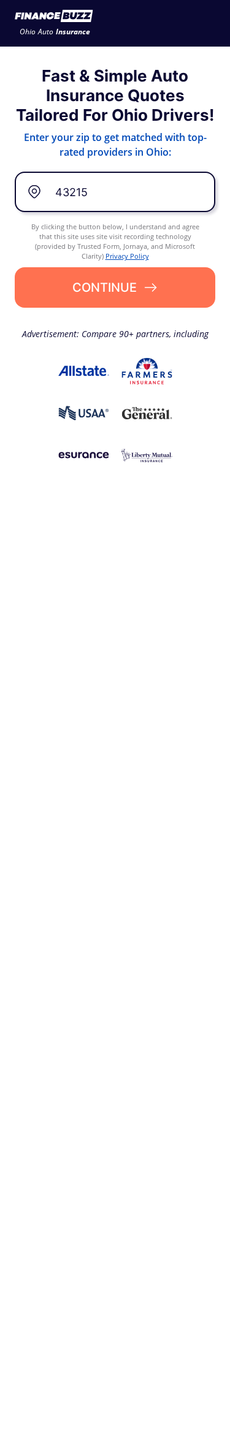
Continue (104, 287)
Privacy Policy (127, 256)
